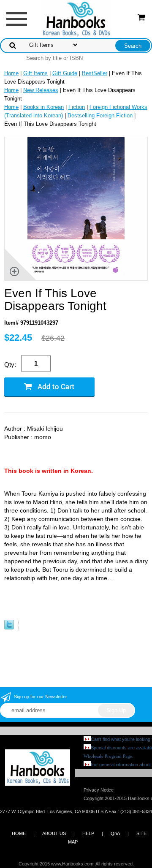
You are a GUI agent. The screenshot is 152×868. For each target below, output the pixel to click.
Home (11, 73)
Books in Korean (43, 107)
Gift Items (35, 73)
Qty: (10, 364)
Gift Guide (64, 73)
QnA (115, 833)
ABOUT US (54, 833)
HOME (19, 833)
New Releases (40, 90)
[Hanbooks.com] (76, 18)
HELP (88, 833)
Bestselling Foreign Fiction (100, 115)
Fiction (76, 107)
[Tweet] (9, 627)
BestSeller (94, 73)
